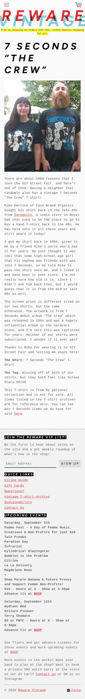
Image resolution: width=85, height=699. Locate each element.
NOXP (14, 652)
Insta (76, 690)
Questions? (14, 491)
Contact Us (14, 508)
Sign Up (70, 463)
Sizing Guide (16, 480)
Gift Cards (14, 486)
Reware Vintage (32, 690)
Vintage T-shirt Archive (27, 497)
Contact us (46, 674)
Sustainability (18, 502)
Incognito (23, 215)
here (18, 414)
